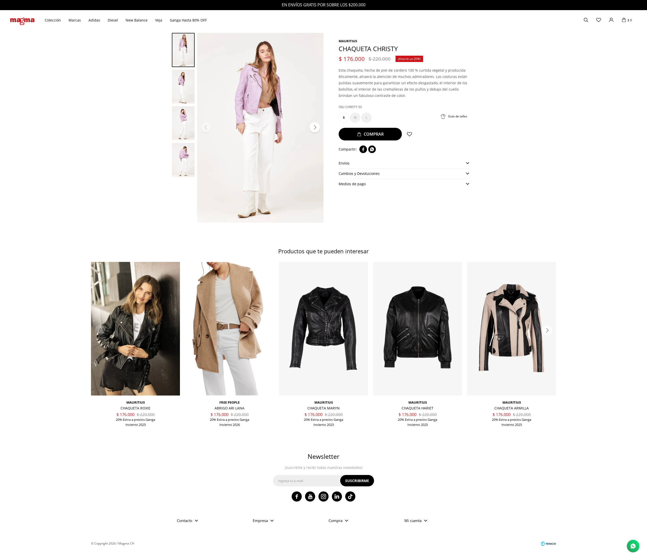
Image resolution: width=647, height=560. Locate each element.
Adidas (94, 20)
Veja (158, 20)
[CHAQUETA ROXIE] (135, 329)
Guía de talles (457, 116)
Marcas (74, 20)
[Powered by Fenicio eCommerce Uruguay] (548, 543)
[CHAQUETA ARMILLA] (511, 329)
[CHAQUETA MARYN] (323, 329)
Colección (53, 20)
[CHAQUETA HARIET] (417, 329)
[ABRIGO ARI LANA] (229, 329)
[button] (586, 20)
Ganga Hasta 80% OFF (188, 20)
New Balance (137, 20)
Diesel (113, 20)
